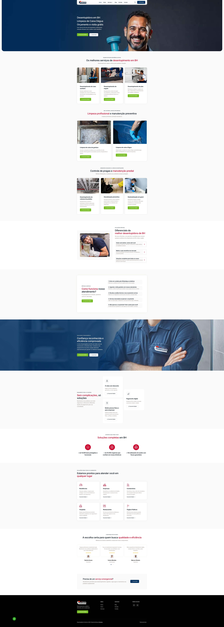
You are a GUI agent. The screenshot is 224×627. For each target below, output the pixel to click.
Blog (116, 2)
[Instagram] (137, 605)
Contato (126, 2)
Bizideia (101, 622)
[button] (75, 553)
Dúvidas (120, 2)
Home (100, 2)
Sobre (104, 2)
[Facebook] (134, 605)
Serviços (110, 2)
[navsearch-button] (135, 2)
